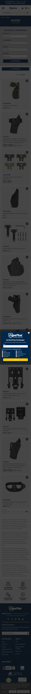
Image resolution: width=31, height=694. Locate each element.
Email (4, 344)
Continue (15, 359)
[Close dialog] (29, 333)
